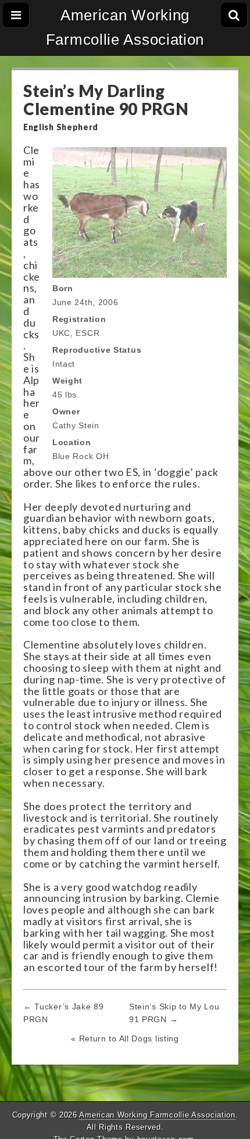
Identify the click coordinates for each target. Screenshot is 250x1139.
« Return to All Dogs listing (125, 1038)
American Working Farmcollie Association (125, 27)
